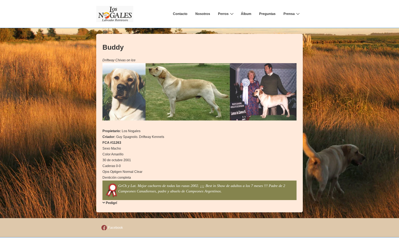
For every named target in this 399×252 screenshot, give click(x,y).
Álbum (246, 14)
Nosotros (202, 14)
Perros (223, 14)
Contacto (180, 14)
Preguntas (267, 14)
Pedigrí (111, 203)
